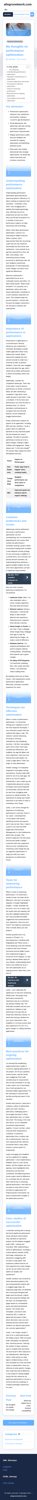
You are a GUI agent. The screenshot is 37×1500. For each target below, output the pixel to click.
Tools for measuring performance (13, 90)
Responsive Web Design (15, 41)
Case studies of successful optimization (16, 99)
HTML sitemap (8, 1483)
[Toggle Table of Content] (27, 67)
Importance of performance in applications (17, 78)
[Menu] (6, 9)
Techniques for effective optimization (15, 85)
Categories (7, 1467)
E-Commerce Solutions (14, 1444)
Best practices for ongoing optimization (15, 95)
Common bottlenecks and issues (18, 81)
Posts (5, 1470)
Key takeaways (14, 69)
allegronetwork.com (18, 4)
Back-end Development (14, 1439)
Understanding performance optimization (16, 73)
